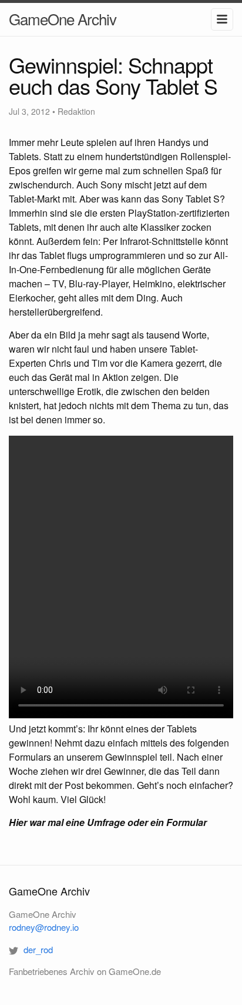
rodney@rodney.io (44, 927)
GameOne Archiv (62, 18)
